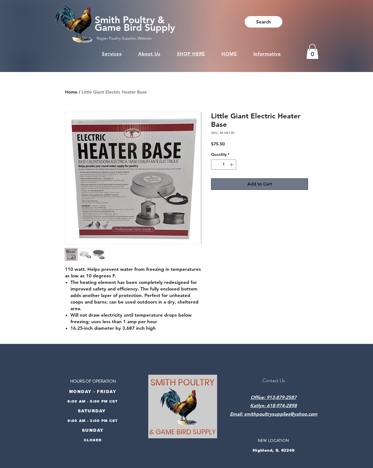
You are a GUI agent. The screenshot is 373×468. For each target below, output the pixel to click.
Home (71, 92)
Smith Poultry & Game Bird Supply (135, 23)
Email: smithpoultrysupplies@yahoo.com (273, 414)
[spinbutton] (224, 164)
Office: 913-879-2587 (274, 397)
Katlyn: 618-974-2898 (273, 405)
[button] (312, 51)
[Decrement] (215, 164)
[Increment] (232, 164)
